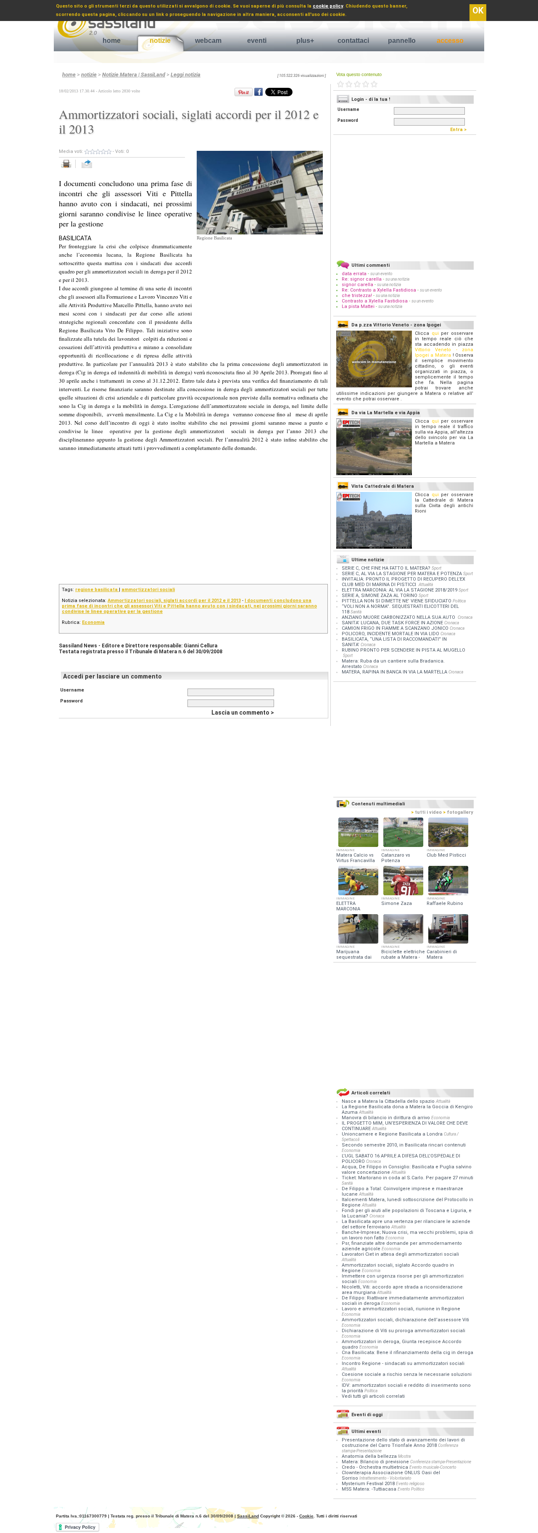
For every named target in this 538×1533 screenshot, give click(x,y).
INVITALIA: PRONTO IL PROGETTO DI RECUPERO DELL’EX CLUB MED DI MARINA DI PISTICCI (403, 581)
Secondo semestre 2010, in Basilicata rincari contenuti (404, 1145)
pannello (402, 40)
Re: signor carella (362, 279)
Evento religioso (410, 1483)
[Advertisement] (260, 294)
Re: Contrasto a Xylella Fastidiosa (379, 290)
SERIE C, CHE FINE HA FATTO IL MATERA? (386, 568)
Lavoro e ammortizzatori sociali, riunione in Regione (401, 1309)
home (112, 40)
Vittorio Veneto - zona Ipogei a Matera (444, 352)
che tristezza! (357, 295)
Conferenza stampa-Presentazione (440, 1461)
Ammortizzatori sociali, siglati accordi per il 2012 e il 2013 (174, 600)
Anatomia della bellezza (369, 1456)
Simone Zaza (396, 903)
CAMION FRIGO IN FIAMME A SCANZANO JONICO (395, 628)
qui (435, 333)
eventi (256, 40)
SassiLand (248, 1516)
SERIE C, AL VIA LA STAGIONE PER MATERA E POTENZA (402, 573)
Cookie (306, 1516)
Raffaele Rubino (445, 903)
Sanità (356, 612)
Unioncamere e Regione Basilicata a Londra (393, 1134)
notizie (160, 40)
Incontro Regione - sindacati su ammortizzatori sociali (403, 1363)
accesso (450, 40)
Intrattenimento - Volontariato (385, 1478)
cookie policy (328, 6)
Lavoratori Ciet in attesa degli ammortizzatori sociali (400, 1254)
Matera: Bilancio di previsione (375, 1462)
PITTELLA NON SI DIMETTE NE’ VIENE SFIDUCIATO (396, 601)
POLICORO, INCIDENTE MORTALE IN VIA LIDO (390, 633)
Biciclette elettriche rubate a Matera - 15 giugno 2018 (403, 957)
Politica (459, 601)
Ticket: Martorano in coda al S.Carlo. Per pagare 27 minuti (407, 1178)
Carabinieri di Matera (442, 954)
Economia (93, 622)
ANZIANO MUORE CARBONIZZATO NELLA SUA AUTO (399, 617)
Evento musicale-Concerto (432, 1467)
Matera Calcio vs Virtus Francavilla (355, 857)
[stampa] (69, 168)
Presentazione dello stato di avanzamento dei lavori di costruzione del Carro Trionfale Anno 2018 (403, 1442)
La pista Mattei (358, 306)
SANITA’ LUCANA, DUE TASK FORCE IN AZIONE (392, 623)
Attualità (426, 584)
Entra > (460, 129)
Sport (436, 568)
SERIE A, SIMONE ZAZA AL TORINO (379, 595)
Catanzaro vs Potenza (395, 857)
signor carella (358, 284)
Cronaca (465, 617)
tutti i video (426, 812)
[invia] (95, 168)
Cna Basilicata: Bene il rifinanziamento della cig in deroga (407, 1352)
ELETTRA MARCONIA (348, 906)
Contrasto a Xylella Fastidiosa (375, 301)
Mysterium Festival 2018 (368, 1483)
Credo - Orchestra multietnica (375, 1467)
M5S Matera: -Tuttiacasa (369, 1489)
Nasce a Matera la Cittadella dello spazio (389, 1101)
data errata (354, 273)
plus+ (305, 40)
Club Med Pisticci (446, 855)
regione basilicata (97, 589)
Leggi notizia (185, 74)
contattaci (353, 40)
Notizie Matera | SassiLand (133, 74)
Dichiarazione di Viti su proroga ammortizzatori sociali (403, 1330)
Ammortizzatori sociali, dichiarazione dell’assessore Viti (405, 1320)
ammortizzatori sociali (148, 589)
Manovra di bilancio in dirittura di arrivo (386, 1117)
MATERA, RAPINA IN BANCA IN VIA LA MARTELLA (394, 672)
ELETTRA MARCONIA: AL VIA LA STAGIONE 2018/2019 (399, 590)
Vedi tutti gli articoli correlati (373, 1396)
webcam (208, 40)
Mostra (404, 1456)
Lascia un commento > (242, 712)
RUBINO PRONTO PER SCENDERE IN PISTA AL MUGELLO (403, 650)
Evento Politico (411, 1489)
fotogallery (458, 812)
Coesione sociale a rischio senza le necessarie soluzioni (407, 1374)
